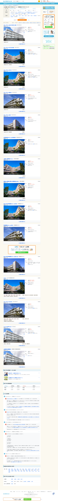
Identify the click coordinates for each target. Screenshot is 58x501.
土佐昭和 (29, 231)
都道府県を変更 (11, 8)
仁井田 (28, 77)
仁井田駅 (18, 479)
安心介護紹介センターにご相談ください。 (16, 461)
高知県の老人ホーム (11, 5)
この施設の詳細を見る (22, 43)
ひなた (5, 278)
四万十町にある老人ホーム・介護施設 (11, 398)
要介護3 (26, 15)
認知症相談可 (35, 15)
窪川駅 (21, 479)
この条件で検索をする (22, 19)
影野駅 (12, 479)
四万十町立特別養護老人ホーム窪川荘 (10, 203)
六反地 (33, 77)
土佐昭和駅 (28, 481)
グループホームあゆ (7, 114)
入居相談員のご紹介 (49, 491)
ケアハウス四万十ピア (8, 326)
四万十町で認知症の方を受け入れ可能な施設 (19, 424)
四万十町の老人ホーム (15, 5)
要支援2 (17, 15)
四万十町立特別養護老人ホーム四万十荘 (11, 256)
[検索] (39, 1)
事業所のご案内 (29, 491)
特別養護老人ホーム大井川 (8, 225)
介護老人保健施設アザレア (8, 158)
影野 (28, 210)
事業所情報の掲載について (43, 491)
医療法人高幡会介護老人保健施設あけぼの (11, 181)
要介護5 (31, 15)
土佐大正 (29, 121)
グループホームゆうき (8, 70)
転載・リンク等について (24, 491)
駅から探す (34, 8)
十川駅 (32, 481)
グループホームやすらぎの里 (9, 47)
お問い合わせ (38, 491)
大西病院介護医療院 (7, 349)
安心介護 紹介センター (5, 5)
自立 (11, 15)
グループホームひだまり (8, 301)
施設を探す (41, 3)
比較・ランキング (34, 491)
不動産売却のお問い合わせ (31, 492)
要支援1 (14, 15)
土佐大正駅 (24, 481)
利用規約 (14, 491)
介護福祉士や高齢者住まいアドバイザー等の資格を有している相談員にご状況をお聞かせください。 (25, 427)
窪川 (28, 31)
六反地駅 (15, 479)
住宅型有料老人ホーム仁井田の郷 (9, 137)
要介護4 (28, 15)
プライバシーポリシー (18, 491)
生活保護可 (12, 16)
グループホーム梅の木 (8, 92)
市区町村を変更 (22, 8)
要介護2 (23, 15)
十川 (28, 308)
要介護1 (20, 15)
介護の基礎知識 (52, 3)
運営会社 (11, 491)
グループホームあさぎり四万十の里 (10, 25)
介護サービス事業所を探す (46, 3)
